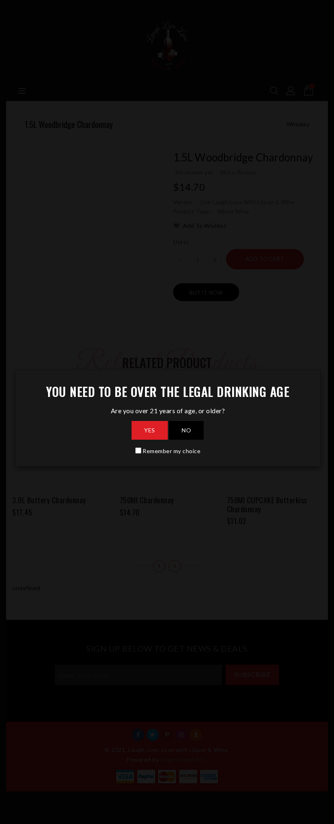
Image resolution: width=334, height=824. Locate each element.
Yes (149, 430)
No (186, 430)
